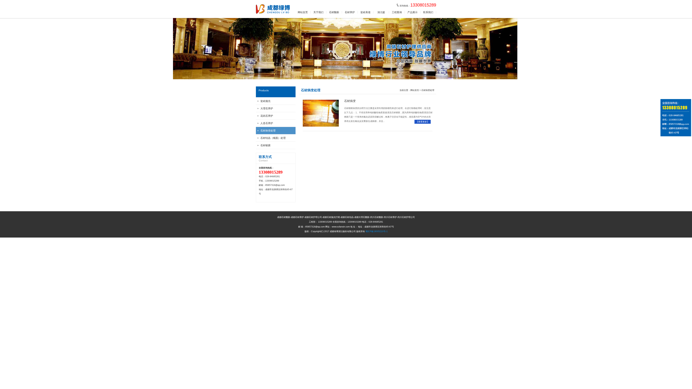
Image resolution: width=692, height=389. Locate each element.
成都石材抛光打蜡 (331, 217)
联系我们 (428, 12)
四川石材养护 (390, 217)
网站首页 (303, 12)
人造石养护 (266, 123)
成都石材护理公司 (313, 217)
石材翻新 (334, 12)
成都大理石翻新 (361, 217)
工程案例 (397, 12)
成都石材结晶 (347, 217)
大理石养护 (266, 108)
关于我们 (318, 12)
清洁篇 (381, 12)
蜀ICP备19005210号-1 (376, 231)
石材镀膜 (265, 145)
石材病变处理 (268, 130)
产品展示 (412, 12)
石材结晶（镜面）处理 (273, 138)
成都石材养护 (297, 217)
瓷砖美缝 (365, 12)
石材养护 (350, 12)
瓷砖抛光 (265, 101)
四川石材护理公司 (406, 217)
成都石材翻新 (283, 217)
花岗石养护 (266, 115)
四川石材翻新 (376, 217)
